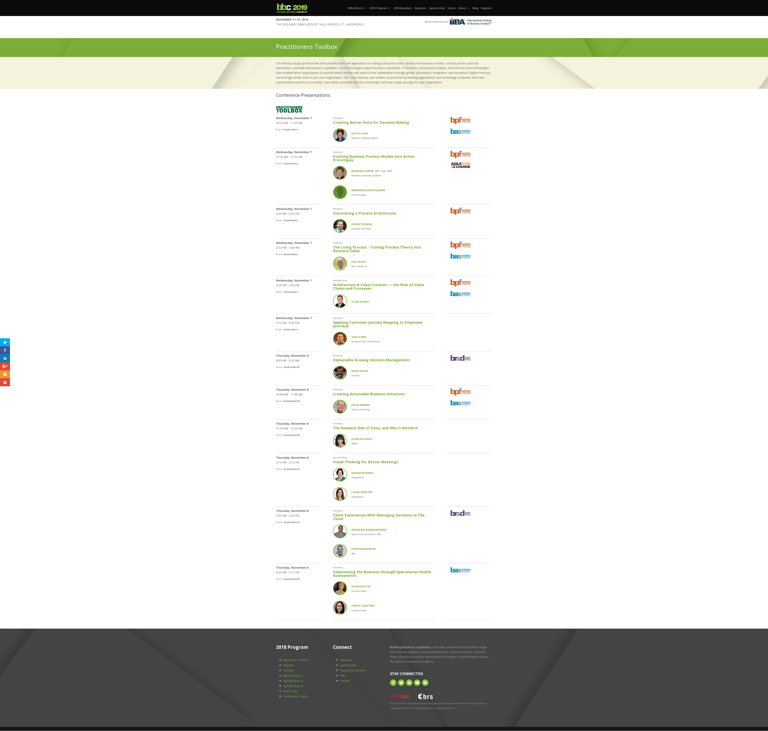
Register (486, 8)
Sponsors (420, 8)
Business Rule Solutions (474, 703)
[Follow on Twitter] (401, 682)
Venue (451, 8)
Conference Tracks (295, 696)
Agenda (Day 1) (293, 675)
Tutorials (288, 670)
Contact (345, 681)
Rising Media (434, 703)
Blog (475, 8)
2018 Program (378, 8)
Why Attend (355, 8)
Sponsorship (437, 8)
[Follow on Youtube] (417, 682)
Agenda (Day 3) (293, 686)
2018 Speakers (403, 8)
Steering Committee (353, 670)
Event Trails (290, 691)
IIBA (342, 675)
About (462, 8)
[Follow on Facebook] (393, 682)
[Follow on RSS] (425, 682)
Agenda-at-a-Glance (296, 660)
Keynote (288, 665)
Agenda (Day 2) (293, 681)
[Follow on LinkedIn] (409, 682)
